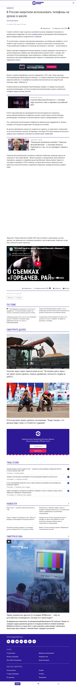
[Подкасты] (34, 641)
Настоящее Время (12, 20)
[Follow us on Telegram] (25, 641)
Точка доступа (11, 670)
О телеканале (11, 653)
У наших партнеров (13, 674)
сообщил (35, 34)
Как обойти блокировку (14, 660)
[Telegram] (38, 683)
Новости (10, 8)
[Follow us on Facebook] (8, 641)
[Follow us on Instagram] (21, 641)
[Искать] (58, 683)
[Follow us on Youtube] (17, 641)
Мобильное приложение (46, 653)
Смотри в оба (15, 536)
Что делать (51, 67)
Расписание (42, 677)
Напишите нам (43, 656)
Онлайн (41, 670)
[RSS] (30, 641)
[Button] (45, 28)
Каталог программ (12, 656)
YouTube (41, 674)
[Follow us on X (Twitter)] (12, 641)
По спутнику (10, 677)
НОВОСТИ (12, 503)
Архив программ (44, 660)
